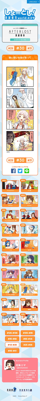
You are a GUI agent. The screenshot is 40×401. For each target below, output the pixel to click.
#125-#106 (12, 333)
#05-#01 (12, 350)
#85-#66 (12, 339)
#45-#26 (12, 344)
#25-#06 (27, 344)
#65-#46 (27, 339)
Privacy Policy (22, 396)
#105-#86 (28, 333)
